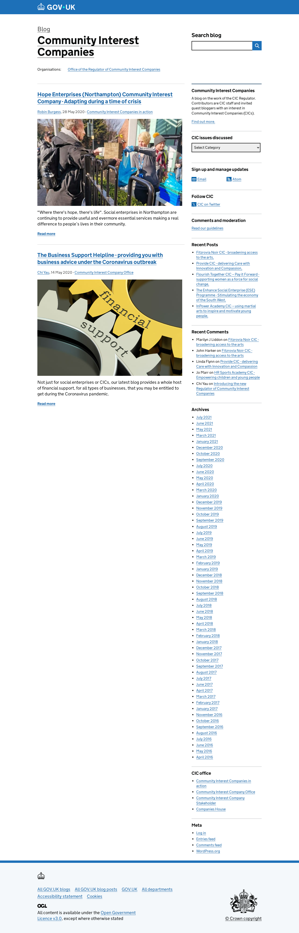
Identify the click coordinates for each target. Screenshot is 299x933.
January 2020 (207, 496)
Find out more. (203, 121)
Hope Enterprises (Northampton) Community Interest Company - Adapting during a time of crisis (105, 98)
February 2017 (207, 702)
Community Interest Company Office (104, 272)
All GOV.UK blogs (53, 889)
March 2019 (206, 557)
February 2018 (208, 635)
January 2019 (207, 569)
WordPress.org (208, 851)
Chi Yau (43, 272)
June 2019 (204, 538)
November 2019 (209, 508)
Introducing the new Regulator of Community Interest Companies (222, 388)
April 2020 (205, 484)
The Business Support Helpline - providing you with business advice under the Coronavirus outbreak (100, 258)
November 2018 (209, 581)
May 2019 (204, 545)
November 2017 (209, 654)
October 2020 (208, 453)
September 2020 (210, 459)
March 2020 (206, 490)
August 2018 (206, 599)
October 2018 (207, 587)
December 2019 (209, 502)
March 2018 (206, 629)
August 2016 (206, 733)
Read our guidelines (207, 228)
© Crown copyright (243, 918)
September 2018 (209, 593)
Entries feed (205, 839)
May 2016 (204, 751)
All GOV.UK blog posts (96, 889)
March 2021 (206, 435)
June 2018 (204, 611)
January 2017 (206, 708)
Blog (43, 29)
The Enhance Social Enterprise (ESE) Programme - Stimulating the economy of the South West (227, 295)
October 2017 (207, 660)
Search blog (206, 35)
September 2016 (209, 727)
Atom (236, 179)
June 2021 (204, 423)
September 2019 (209, 520)
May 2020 (204, 478)
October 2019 (207, 514)
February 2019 (208, 563)
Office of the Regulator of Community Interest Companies (114, 69)
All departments (157, 889)
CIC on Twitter (208, 204)
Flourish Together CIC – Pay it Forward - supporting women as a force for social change (227, 279)
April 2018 (204, 623)
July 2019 (204, 532)
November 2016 (209, 714)
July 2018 (204, 605)
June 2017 (204, 684)
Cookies (94, 896)
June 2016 (204, 745)
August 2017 (206, 672)
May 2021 (204, 429)
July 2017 (203, 678)
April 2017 (204, 690)
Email (201, 179)
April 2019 (204, 551)
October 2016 (207, 721)
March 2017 (205, 696)
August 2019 (206, 526)
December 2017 (208, 648)
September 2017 (209, 666)
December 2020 (209, 447)
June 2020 (205, 472)
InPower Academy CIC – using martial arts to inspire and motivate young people (226, 311)
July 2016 (204, 739)
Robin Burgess (49, 112)
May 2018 (204, 617)
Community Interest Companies (88, 46)
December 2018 (209, 575)
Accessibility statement (59, 896)
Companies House (211, 809)
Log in (201, 833)
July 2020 (204, 465)
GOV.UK (129, 889)
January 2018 (207, 641)
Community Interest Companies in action (120, 112)
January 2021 (207, 441)
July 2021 (204, 417)
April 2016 (204, 757)
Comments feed (209, 845)
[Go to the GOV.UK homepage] (56, 7)
